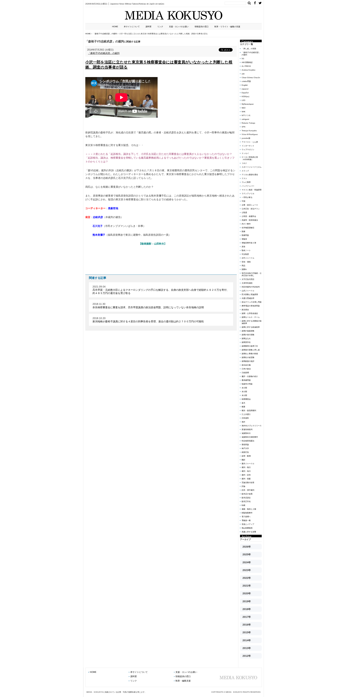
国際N (244, 269)
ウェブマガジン (248, 150)
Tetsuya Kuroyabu (249, 131)
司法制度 (245, 254)
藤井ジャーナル (248, 464)
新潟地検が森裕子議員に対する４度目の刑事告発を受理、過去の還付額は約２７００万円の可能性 (148, 321)
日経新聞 (245, 373)
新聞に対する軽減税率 (251, 327)
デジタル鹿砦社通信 (250, 175)
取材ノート (246, 250)
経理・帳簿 (246, 456)
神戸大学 (245, 448)
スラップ (245, 171)
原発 (243, 247)
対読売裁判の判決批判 (251, 287)
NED (243, 108)
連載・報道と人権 (249, 509)
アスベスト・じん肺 (250, 142)
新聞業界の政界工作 (250, 346)
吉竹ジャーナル (248, 258)
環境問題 (245, 445)
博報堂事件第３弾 (249, 243)
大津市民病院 (247, 283)
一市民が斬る (247, 197)
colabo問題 (246, 81)
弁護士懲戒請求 (248, 298)
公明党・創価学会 (249, 216)
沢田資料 (245, 418)
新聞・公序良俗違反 (250, 313)
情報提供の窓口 (202, 26)
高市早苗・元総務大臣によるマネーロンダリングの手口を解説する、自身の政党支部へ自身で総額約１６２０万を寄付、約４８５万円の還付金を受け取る (161, 291)
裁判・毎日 (246, 471)
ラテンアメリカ (248, 194)
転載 (243, 505)
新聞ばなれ (246, 338)
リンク (160, 26)
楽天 (243, 403)
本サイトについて (132, 26)
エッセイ (245, 153)
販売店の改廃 (247, 494)
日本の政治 (246, 369)
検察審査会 (246, 399)
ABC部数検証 (247, 62)
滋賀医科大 (246, 433)
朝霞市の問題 (247, 384)
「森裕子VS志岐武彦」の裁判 (103, 53)
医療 (243, 231)
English (245, 85)
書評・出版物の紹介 (250, 376)
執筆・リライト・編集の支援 (227, 26)
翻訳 (243, 460)
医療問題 (245, 235)
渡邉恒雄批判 (247, 429)
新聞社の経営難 (248, 357)
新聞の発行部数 (248, 335)
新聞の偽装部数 (248, 331)
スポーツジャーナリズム (252, 167)
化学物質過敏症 (248, 228)
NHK (243, 112)
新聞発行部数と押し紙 (251, 350)
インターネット (248, 146)
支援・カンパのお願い (179, 26)
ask (243, 74)
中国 (243, 201)
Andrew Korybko (248, 70)
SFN (243, 127)
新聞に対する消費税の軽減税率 (252, 322)
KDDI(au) (245, 96)
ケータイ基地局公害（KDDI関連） (250, 158)
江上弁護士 (246, 414)
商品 (243, 266)
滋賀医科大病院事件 (250, 437)
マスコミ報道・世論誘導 (252, 190)
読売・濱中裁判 (248, 490)
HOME (115, 26)
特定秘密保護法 (248, 441)
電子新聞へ (246, 517)
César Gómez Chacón (251, 78)
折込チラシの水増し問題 (252, 302)
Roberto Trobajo (248, 123)
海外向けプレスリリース (252, 426)
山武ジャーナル (248, 291)
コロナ (244, 163)
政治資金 (245, 310)
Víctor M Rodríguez (250, 134)
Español (245, 93)
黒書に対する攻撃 (249, 532)
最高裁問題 (246, 380)
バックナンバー (248, 186)
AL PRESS (246, 66)
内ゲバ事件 (246, 224)
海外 (243, 422)
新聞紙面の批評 (248, 361)
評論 (243, 486)
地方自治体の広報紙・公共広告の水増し (252, 274)
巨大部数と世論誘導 (250, 294)
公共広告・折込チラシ (251, 209)
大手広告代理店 (248, 279)
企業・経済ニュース (250, 205)
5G (243, 59)
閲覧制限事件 (247, 513)
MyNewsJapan (248, 104)
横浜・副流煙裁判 (249, 410)
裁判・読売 (246, 475)
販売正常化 (246, 501)
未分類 (244, 388)
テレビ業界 (246, 182)
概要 (243, 407)
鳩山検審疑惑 (247, 528)
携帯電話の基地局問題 (251, 306)
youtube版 (246, 138)
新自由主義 (246, 365)
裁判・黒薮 (246, 479)
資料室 (148, 26)
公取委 (244, 213)
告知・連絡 (246, 262)
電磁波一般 (246, 520)
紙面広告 (245, 452)
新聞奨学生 (246, 342)
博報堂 (244, 239)
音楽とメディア (248, 524)
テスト (244, 178)
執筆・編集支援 (183, 681)
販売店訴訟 (246, 498)
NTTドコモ (246, 115)
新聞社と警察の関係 (250, 354)
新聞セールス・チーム (251, 317)
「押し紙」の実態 (249, 49)
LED (243, 100)
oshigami (245, 119)
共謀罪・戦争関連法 (250, 220)
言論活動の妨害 (248, 482)
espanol (245, 89)
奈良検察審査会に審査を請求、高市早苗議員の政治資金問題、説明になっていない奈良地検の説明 (148, 307)
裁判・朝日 (246, 467)
